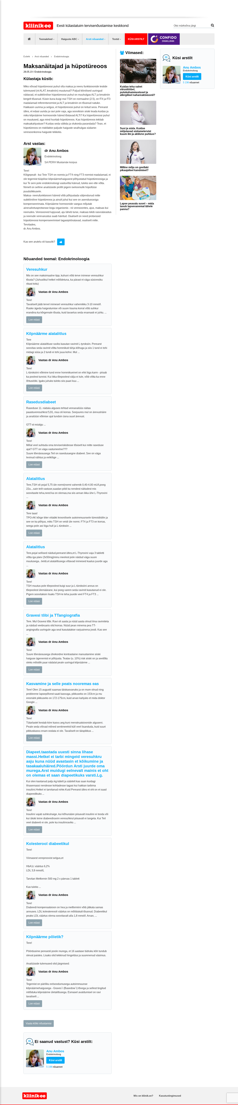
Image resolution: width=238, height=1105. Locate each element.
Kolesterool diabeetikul (47, 843)
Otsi (212, 25)
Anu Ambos (192, 69)
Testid (115, 39)
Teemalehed (45, 39)
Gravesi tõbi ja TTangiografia (53, 615)
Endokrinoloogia (61, 56)
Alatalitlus (35, 478)
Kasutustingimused (170, 1095)
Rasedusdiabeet (41, 402)
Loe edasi (34, 319)
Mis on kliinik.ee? (143, 1095)
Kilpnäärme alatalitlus (46, 333)
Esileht (26, 56)
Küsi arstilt (136, 39)
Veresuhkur (36, 269)
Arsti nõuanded (94, 39)
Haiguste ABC (69, 39)
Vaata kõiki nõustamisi (38, 1023)
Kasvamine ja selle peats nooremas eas (62, 683)
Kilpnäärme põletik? (44, 937)
